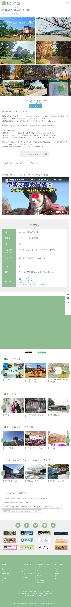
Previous (3, 372)
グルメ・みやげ (6, 576)
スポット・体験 (6, 573)
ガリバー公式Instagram (27, 278)
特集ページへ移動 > (35, 106)
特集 (3, 569)
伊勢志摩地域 (7, 163)
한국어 (56, 576)
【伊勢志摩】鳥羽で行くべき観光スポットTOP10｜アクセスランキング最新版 (24, 498)
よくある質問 (40, 580)
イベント (4, 578)
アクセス (4, 583)
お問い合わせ (40, 582)
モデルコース (5, 571)
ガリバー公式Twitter (27, 280)
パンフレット (40, 578)
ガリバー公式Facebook (27, 282)
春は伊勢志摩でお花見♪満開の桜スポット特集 (15, 503)
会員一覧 (39, 575)
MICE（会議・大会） (25, 569)
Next (68, 372)
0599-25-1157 (22, 238)
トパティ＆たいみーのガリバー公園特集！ (33, 284)
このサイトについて (42, 573)
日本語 (56, 569)
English (56, 571)
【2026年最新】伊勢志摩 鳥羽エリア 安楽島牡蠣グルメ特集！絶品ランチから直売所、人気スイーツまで (31, 507)
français (56, 578)
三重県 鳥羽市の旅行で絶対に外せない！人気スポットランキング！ (21, 511)
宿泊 (3, 580)
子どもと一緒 (34, 163)
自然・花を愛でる (20, 163)
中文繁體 (57, 573)
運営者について (41, 571)
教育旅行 (22, 571)
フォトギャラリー (24, 577)
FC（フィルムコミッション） (26, 574)
